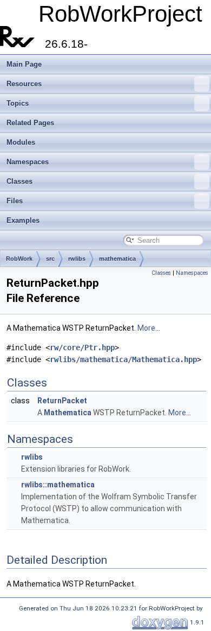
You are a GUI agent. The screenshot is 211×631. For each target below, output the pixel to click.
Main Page (24, 64)
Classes (19, 181)
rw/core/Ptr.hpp (82, 347)
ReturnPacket (62, 400)
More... (148, 328)
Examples (22, 220)
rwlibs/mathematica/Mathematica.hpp (123, 359)
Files (14, 201)
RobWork (19, 258)
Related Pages (30, 123)
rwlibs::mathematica (58, 484)
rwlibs (76, 258)
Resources (24, 84)
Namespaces (27, 162)
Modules (20, 142)
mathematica (117, 258)
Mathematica (67, 412)
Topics (17, 103)
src (50, 258)
